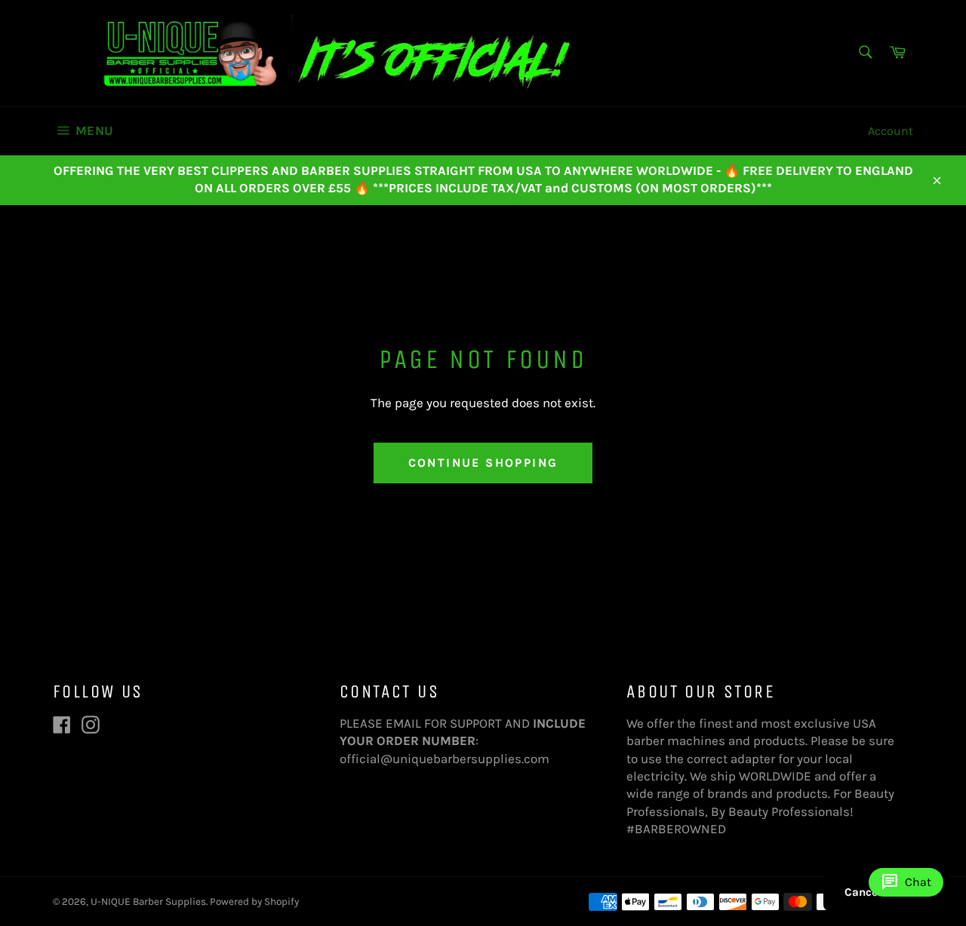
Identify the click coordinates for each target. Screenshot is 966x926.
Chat (906, 882)
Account (890, 131)
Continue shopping (483, 462)
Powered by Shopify (254, 901)
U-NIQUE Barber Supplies (148, 901)
